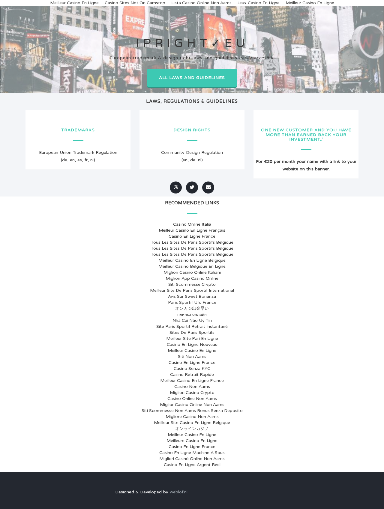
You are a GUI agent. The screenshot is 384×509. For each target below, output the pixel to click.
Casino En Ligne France (192, 236)
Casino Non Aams (192, 386)
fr (86, 160)
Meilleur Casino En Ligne (192, 350)
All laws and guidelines (192, 77)
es (79, 160)
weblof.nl (179, 492)
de (64, 160)
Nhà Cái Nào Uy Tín (192, 320)
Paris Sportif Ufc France (192, 302)
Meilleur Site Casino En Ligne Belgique (192, 422)
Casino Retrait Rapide (192, 374)
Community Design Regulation (192, 152)
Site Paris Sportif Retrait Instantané (192, 326)
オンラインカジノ (192, 428)
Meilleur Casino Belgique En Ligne (192, 266)
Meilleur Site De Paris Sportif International (192, 290)
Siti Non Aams (192, 356)
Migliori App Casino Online (192, 278)
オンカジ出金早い (192, 308)
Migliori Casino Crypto (192, 392)
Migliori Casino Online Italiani (192, 272)
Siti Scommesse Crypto (192, 284)
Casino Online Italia (192, 224)
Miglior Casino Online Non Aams (192, 404)
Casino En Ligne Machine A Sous (192, 452)
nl (92, 160)
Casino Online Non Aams (192, 398)
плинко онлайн (192, 314)
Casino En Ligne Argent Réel (192, 464)
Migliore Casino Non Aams (192, 416)
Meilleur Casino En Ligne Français (192, 230)
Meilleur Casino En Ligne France (192, 380)
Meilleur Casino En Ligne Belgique (192, 260)
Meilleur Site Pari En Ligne (192, 338)
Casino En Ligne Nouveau (192, 344)
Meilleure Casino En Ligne (192, 440)
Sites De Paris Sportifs (192, 332)
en (72, 160)
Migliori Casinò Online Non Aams (192, 458)
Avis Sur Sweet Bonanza (192, 296)
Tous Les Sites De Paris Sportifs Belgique (192, 242)
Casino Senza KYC (192, 368)
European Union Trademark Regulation (78, 152)
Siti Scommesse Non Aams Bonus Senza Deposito (192, 410)
